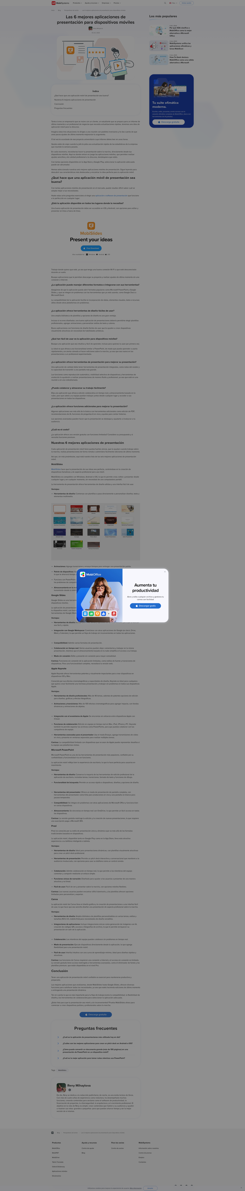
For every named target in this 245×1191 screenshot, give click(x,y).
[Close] (165, 572)
